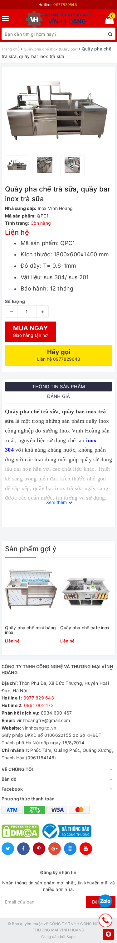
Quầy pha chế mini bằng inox (30, 630)
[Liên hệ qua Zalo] (105, 901)
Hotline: (57, 4)
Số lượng (15, 301)
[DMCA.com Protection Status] (20, 830)
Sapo (71, 936)
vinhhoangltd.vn (39, 728)
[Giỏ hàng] (107, 21)
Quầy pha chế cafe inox (85, 627)
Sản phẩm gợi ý (30, 549)
